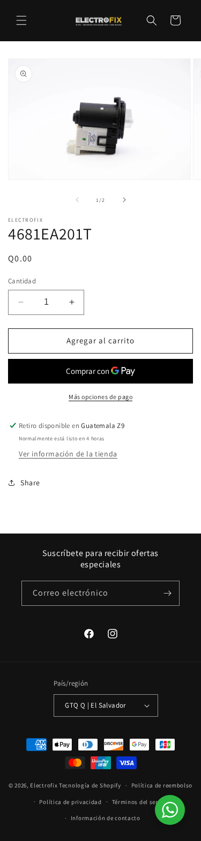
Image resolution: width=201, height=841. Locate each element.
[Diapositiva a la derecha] (124, 200)
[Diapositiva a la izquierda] (77, 200)
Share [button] (30, 482)
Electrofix (43, 785)
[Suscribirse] (167, 593)
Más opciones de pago (100, 397)
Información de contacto (105, 818)
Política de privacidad (70, 802)
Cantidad (22, 281)
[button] (21, 20)
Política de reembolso (162, 785)
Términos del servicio (142, 802)
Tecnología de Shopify (90, 785)
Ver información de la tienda (68, 454)
